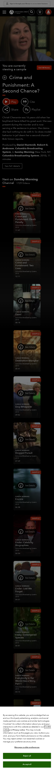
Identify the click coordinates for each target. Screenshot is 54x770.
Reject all (27, 756)
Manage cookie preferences (26, 747)
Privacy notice (19, 730)
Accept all (27, 764)
